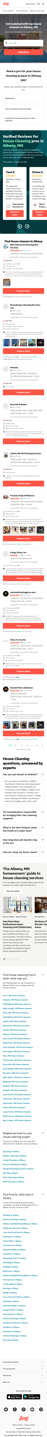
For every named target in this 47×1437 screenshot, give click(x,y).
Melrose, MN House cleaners (15, 1034)
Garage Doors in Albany (13, 1310)
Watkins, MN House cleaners (15, 1086)
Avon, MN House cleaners (14, 995)
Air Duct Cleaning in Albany (15, 1335)
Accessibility (23, 1428)
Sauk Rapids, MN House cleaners (17, 1068)
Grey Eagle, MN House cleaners (16, 1051)
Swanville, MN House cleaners (16, 1064)
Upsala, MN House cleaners (15, 1021)
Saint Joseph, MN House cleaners (17, 1008)
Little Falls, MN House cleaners (16, 1099)
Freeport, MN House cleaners (15, 1000)
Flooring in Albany (11, 1301)
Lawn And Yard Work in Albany (16, 1232)
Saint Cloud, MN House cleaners (17, 1038)
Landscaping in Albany (13, 1284)
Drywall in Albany (11, 1340)
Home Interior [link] (8, 11)
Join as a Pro (30, 4)
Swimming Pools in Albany (14, 1258)
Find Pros (23, 52)
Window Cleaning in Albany (15, 1156)
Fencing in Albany (10, 1288)
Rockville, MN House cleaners (16, 1012)
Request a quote (14, 213)
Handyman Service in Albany (15, 1228)
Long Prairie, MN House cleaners (17, 1112)
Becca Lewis (8, 917)
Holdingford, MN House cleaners (17, 1004)
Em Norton (39, 917)
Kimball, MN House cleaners (15, 1090)
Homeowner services (11, 1362)
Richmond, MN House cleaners (16, 1025)
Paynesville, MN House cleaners (17, 1060)
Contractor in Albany (12, 1236)
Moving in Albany (10, 1173)
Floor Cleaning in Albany (13, 1177)
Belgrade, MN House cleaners (15, 1081)
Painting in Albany (11, 1215)
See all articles (13, 891)
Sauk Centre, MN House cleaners (17, 1094)
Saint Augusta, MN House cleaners (18, 1047)
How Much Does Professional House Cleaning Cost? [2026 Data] (17, 924)
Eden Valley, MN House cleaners (17, 1077)
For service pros (9, 1369)
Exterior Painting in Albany (14, 1219)
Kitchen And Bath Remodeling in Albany (20, 1224)
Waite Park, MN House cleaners (16, 1043)
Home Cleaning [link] (21, 11)
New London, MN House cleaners (17, 1120)
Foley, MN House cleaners (14, 1107)
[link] (8, 205)
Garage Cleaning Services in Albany (18, 1168)
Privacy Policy (29, 1425)
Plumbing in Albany (11, 1262)
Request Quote (23, 291)
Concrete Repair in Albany (14, 1249)
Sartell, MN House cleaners (14, 1030)
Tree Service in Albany (12, 1245)
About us (6, 1382)
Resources (7, 1375)
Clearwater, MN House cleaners (16, 1103)
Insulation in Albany (11, 1254)
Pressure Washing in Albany (15, 1164)
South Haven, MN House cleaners (17, 1116)
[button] (6, 282)
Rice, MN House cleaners (13, 1056)
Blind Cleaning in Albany (13, 1181)
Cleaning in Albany (11, 1151)
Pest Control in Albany (13, 1314)
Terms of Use (17, 1425)
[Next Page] (42, 745)
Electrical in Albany (11, 1271)
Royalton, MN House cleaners (16, 1073)
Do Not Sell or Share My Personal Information (23, 1432)
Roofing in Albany (10, 1267)
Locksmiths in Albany (12, 1241)
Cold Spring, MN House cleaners (17, 1017)
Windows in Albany (11, 1327)
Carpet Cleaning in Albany (14, 1160)
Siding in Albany (10, 1292)
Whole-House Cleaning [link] (38, 11)
